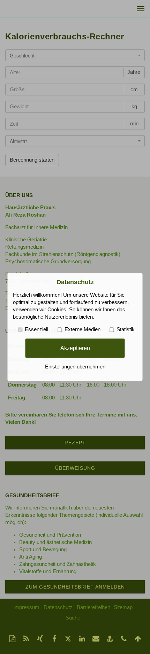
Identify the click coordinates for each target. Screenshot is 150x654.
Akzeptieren (75, 348)
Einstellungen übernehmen (75, 367)
